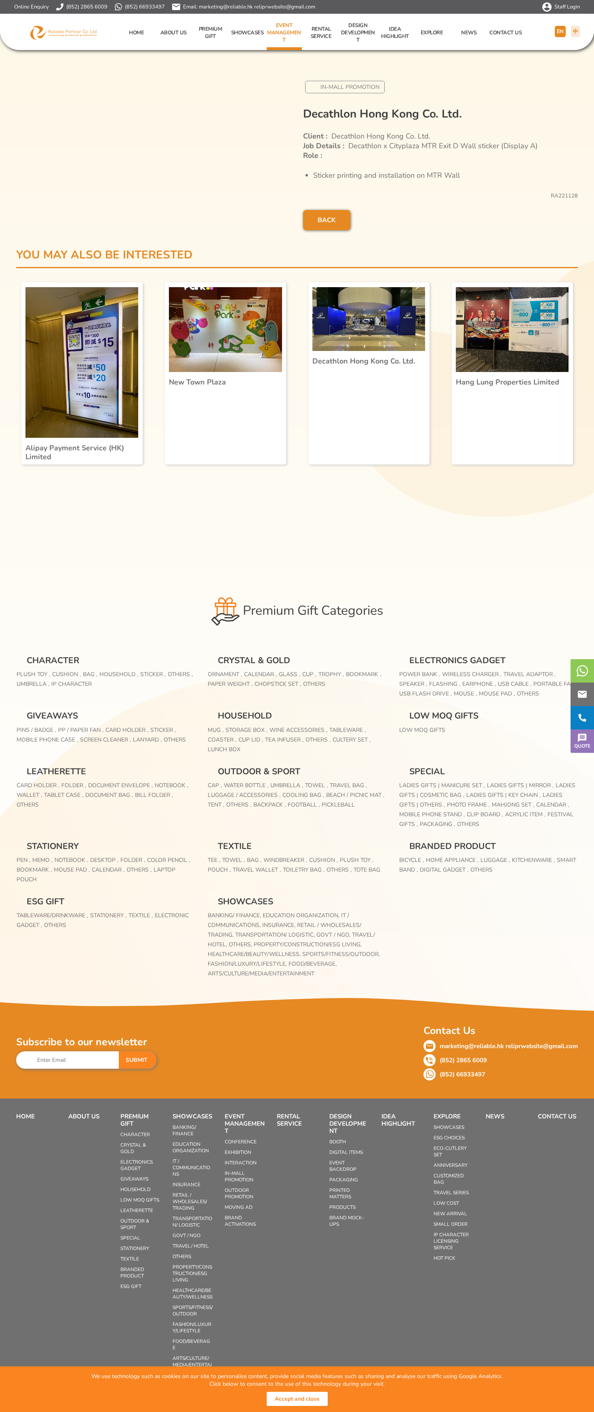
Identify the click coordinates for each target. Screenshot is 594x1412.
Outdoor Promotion (239, 1193)
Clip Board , (485, 814)
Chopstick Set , (278, 684)
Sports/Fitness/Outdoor (193, 1310)
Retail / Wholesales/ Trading (190, 1201)
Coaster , (222, 740)
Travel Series (451, 1192)
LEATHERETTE (56, 771)
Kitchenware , (533, 860)
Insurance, (279, 925)
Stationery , (108, 915)
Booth (337, 1142)
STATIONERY (53, 846)
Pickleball (338, 805)
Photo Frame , (468, 805)
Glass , (289, 674)
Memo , (42, 860)
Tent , (216, 805)
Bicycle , (411, 860)
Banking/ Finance (184, 1130)
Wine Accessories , (298, 730)
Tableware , (347, 730)
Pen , (23, 860)
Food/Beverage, (313, 964)
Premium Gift (210, 32)
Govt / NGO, (334, 935)
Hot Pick (444, 1258)
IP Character (71, 684)
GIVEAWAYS (52, 715)
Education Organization (191, 1147)
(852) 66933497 (145, 7)
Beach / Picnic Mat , (355, 795)
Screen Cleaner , (105, 740)
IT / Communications (191, 1167)
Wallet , (29, 795)
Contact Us (505, 32)
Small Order (451, 1224)
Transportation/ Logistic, (275, 935)
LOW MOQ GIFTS (443, 715)
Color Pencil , (168, 860)
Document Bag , (109, 795)
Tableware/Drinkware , (52, 915)
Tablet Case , (63, 795)
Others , (180, 674)
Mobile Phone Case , (47, 740)
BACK (327, 220)
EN (560, 31)
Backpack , (269, 805)
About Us (173, 32)
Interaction (241, 1163)
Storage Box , (246, 730)
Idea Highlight (395, 32)
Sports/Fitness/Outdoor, (341, 954)
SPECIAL (427, 771)
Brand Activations (240, 1220)
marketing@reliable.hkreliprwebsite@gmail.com (257, 7)
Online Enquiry (31, 7)
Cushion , (66, 674)
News (468, 32)
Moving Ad (239, 1207)
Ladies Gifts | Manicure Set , (442, 785)
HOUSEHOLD (245, 715)
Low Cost (446, 1203)
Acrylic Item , (525, 814)
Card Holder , (126, 730)
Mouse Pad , (497, 694)
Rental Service (321, 32)
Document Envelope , (120, 785)
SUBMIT (136, 1060)
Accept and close (297, 1399)
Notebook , (171, 785)
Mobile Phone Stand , (432, 814)
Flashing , (444, 684)
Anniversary (451, 1165)
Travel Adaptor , (529, 674)
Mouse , (465, 694)
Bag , (90, 674)
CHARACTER (53, 660)
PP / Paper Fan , (80, 730)
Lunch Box (224, 749)
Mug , (215, 730)
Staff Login (567, 7)
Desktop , (104, 860)
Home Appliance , (452, 860)
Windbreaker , (285, 860)
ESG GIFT (45, 901)
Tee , (214, 860)
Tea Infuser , (284, 740)
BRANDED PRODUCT (452, 846)
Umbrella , (33, 684)
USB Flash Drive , (425, 694)
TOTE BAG (367, 870)
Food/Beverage (191, 1344)
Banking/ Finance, (235, 915)
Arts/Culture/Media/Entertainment (261, 973)
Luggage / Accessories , (244, 795)
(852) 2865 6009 (86, 7)
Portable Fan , (555, 684)
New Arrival (450, 1213)
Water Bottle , (246, 785)
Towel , (316, 785)
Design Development (358, 33)
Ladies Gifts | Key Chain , (503, 795)
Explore (432, 32)
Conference (241, 1142)
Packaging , (437, 824)
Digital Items (346, 1152)
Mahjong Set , (513, 805)
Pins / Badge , (36, 730)
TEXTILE (235, 846)
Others (314, 684)
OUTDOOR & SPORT (259, 771)
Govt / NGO (186, 1235)
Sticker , (153, 674)
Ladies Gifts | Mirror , (520, 785)
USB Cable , (514, 684)
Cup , (309, 674)
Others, (241, 944)
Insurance (186, 1184)
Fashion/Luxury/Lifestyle (192, 1327)
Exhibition (238, 1152)
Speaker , (413, 684)
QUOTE (582, 746)
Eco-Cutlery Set (450, 1151)
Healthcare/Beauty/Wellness (193, 1293)
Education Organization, (302, 915)
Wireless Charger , (471, 674)
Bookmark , (363, 674)
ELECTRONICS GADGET (457, 660)
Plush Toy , (33, 674)
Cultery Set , (352, 740)
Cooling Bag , (303, 795)
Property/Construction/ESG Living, (308, 944)
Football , (304, 805)
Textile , (140, 915)
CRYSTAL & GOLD (254, 660)
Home (136, 32)
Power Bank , (419, 674)
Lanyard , (147, 740)
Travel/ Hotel (191, 1246)
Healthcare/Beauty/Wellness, (255, 954)
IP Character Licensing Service (451, 1241)
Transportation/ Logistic (192, 1221)
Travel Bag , (348, 785)
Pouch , (219, 870)
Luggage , (495, 860)
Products (342, 1207)
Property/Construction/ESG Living (192, 1273)
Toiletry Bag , (303, 870)
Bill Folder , (154, 795)
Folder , (73, 785)
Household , (118, 674)
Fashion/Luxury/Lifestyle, (248, 964)
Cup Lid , (250, 740)
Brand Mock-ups (346, 1220)
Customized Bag (449, 1178)
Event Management (284, 33)
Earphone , (479, 684)
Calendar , (260, 674)
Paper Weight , (230, 684)
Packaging (343, 1180)
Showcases (247, 32)
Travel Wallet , (257, 870)
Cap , (215, 785)
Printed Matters (340, 1193)
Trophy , (331, 674)
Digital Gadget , (444, 870)
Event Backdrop (342, 1166)
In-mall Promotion (349, 87)
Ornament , (225, 674)
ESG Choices (449, 1138)
